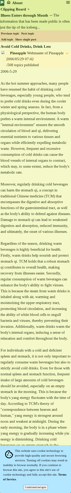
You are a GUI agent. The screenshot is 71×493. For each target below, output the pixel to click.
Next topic (27, 33)
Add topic (7, 39)
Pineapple (18, 53)
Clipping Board (13, 9)
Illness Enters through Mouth (24, 15)
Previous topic (10, 33)
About (17, 3)
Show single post (25, 39)
